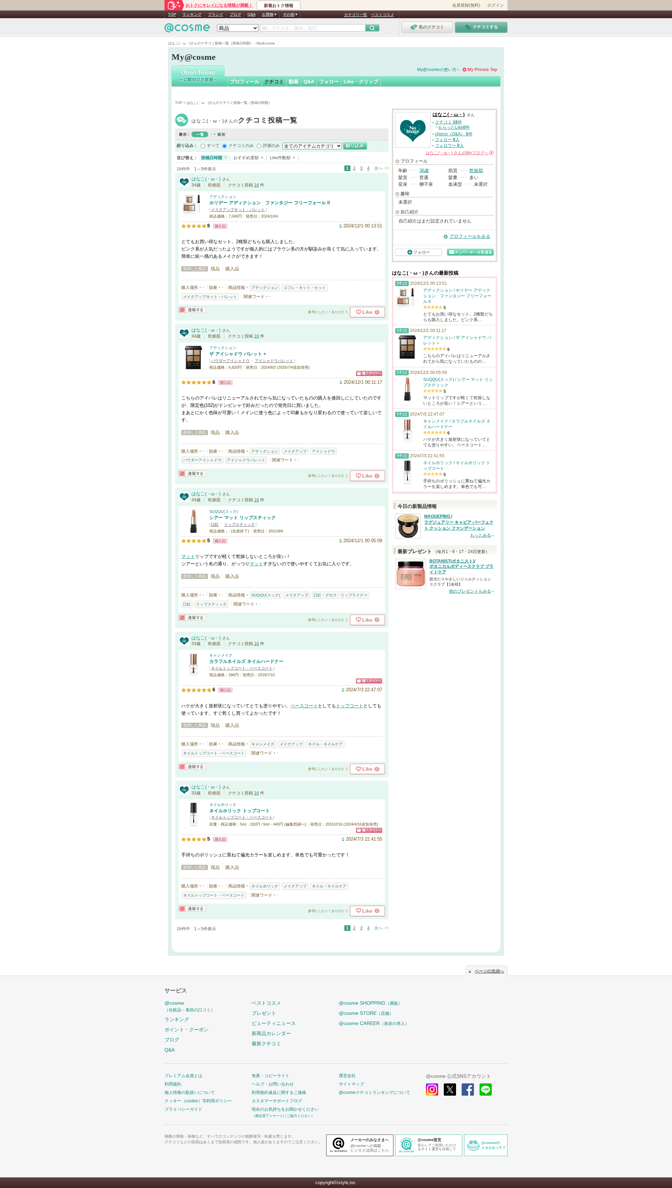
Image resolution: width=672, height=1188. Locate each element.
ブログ (235, 14)
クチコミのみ (241, 145)
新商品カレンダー (271, 1033)
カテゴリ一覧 (355, 15)
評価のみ (271, 145)
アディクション (222, 197)
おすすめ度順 (246, 157)
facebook (468, 1089)
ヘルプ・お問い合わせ (273, 1084)
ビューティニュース (274, 1023)
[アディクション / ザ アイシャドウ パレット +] (193, 366)
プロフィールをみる (469, 236)
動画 (294, 81)
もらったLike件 (454, 127)
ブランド (215, 14)
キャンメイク (220, 655)
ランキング (192, 14)
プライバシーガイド (183, 1109)
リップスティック (239, 524)
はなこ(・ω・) (244, 120)
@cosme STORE (366, 1013)
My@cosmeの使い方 (436, 69)
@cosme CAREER (374, 1023)
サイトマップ (351, 1084)
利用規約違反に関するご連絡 (279, 1092)
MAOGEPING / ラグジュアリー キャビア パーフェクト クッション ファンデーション (458, 522)
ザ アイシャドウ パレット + (237, 353)
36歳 (424, 170)
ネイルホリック (222, 804)
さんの (459, 152)
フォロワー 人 (449, 145)
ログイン (495, 5)
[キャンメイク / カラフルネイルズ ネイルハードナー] (193, 674)
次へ (378, 168)
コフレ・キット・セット (305, 287)
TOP (172, 14)
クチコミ (274, 81)
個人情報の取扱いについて (189, 1092)
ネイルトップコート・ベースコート (242, 668)
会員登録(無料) (466, 5)
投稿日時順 (211, 157)
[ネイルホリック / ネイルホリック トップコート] (193, 823)
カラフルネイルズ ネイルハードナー (246, 661)
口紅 (215, 524)
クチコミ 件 (448, 122)
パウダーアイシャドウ (230, 361)
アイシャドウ (323, 451)
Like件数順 (280, 157)
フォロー (329, 81)
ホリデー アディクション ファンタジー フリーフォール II (269, 202)
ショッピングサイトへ (369, 373)
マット (188, 556)
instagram (432, 1089)
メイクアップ (295, 451)
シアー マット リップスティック (242, 517)
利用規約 (172, 1084)
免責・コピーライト (270, 1075)
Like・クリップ (361, 81)
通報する (192, 310)
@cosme (189, 1006)
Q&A (251, 14)
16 (256, 185)
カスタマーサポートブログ (277, 1100)
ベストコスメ (382, 15)
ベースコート (304, 705)
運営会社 (347, 1075)
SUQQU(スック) (223, 511)
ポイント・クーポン (186, 1029)
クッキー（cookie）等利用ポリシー (198, 1100)
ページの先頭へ (489, 971)
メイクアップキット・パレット (238, 209)
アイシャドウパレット (274, 361)
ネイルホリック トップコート (239, 810)
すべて (213, 145)
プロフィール (244, 81)
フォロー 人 (447, 139)
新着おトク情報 (278, 5)
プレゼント (264, 1013)
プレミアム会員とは (183, 1075)
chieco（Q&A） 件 (453, 134)
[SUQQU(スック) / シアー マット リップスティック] (193, 530)
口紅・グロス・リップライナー (341, 595)
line (485, 1089)
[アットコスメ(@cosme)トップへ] (187, 29)
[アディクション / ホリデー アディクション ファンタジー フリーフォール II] (193, 215)
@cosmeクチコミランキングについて (374, 1092)
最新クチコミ (266, 1043)
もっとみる (480, 535)
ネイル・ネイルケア (325, 744)
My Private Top (482, 69)
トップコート (349, 705)
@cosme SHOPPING (370, 1003)
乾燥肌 (476, 170)
